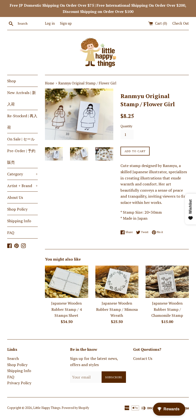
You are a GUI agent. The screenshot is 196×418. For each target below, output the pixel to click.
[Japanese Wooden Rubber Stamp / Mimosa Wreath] (117, 282)
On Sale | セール (21, 139)
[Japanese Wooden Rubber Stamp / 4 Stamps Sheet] (66, 282)
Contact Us (142, 358)
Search (13, 358)
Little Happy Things (46, 408)
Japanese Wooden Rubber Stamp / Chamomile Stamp (167, 309)
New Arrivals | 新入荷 (21, 98)
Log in (50, 23)
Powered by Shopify (75, 408)
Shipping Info (19, 220)
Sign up (66, 23)
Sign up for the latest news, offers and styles (94, 361)
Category (22, 174)
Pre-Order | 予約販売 (21, 156)
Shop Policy (17, 209)
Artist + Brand (22, 185)
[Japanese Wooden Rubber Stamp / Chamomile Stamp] (167, 282)
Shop (11, 81)
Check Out (180, 23)
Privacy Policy (19, 382)
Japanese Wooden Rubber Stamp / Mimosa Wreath (117, 309)
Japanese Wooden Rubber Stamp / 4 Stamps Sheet (66, 309)
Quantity (126, 126)
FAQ (10, 232)
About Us (15, 197)
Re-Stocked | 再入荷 (22, 121)
